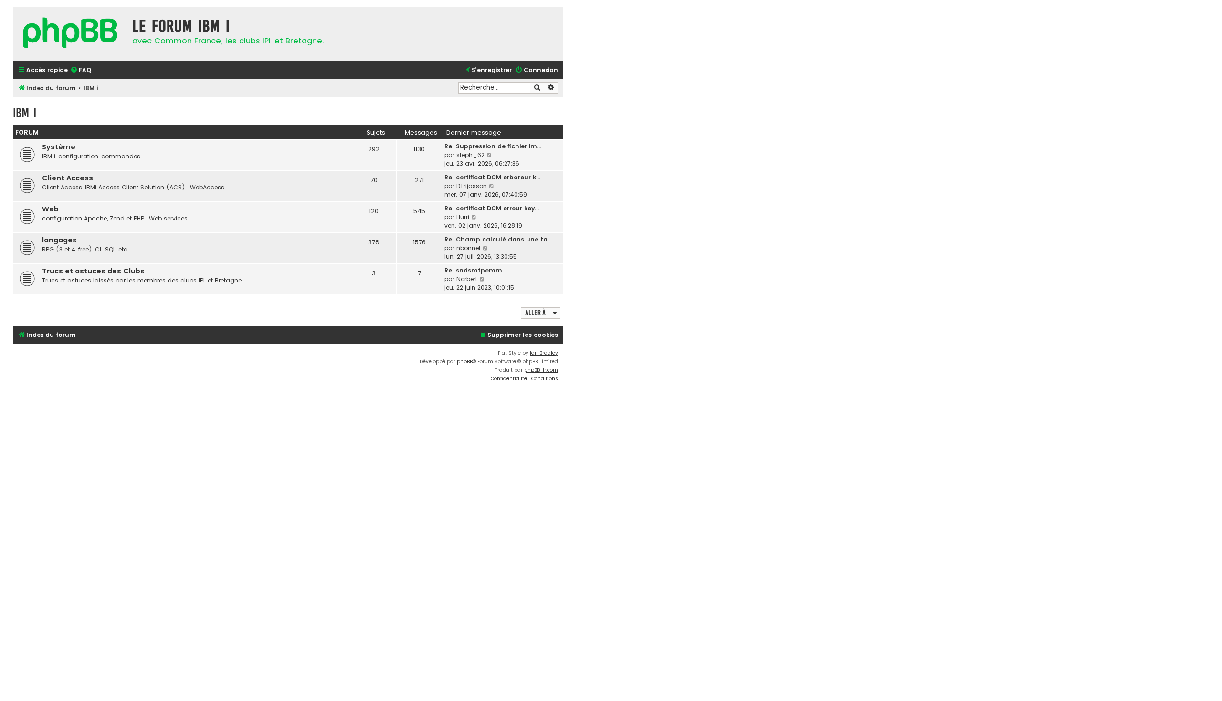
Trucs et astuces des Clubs (93, 271)
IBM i (24, 112)
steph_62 (470, 155)
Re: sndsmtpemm (473, 270)
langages (59, 240)
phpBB (465, 361)
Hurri (462, 217)
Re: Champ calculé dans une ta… (498, 239)
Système (58, 147)
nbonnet (468, 248)
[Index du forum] (70, 34)
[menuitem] (80, 70)
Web (50, 209)
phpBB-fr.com (541, 370)
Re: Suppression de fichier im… (492, 146)
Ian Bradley (544, 352)
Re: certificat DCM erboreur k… (492, 177)
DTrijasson (471, 186)
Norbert (466, 279)
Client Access (67, 178)
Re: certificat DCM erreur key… (491, 208)
